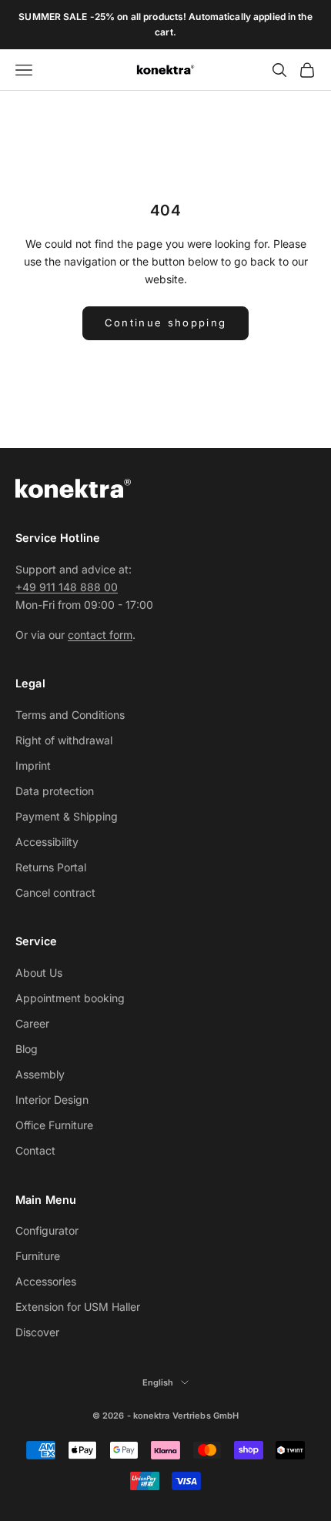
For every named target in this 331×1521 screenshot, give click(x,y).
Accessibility (47, 841)
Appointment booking (70, 998)
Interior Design (52, 1099)
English (158, 1382)
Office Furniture (54, 1125)
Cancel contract (55, 892)
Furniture (37, 1255)
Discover (37, 1332)
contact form (100, 634)
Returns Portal (50, 867)
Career (32, 1023)
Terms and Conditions (70, 714)
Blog (26, 1048)
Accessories (45, 1281)
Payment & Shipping (66, 816)
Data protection (54, 790)
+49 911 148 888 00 (66, 586)
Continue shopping (166, 322)
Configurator (47, 1230)
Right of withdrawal (63, 740)
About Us (38, 972)
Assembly (40, 1074)
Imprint (33, 765)
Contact (35, 1150)
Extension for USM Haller (77, 1306)
